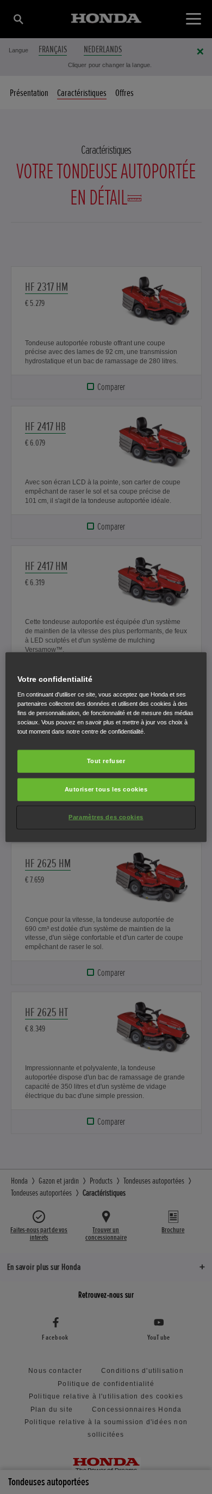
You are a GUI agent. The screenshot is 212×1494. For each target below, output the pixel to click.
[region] (106, 747)
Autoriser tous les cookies (106, 789)
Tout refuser (106, 761)
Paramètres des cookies (106, 817)
